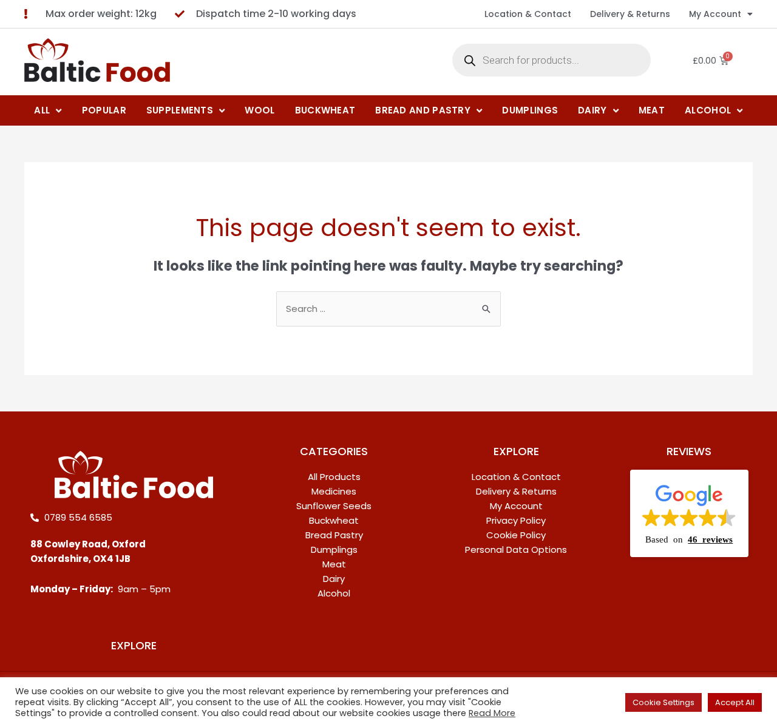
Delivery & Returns (630, 14)
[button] (689, 513)
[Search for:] (388, 308)
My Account (715, 14)
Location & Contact (527, 14)
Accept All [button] (735, 702)
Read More (492, 713)
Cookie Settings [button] (663, 702)
